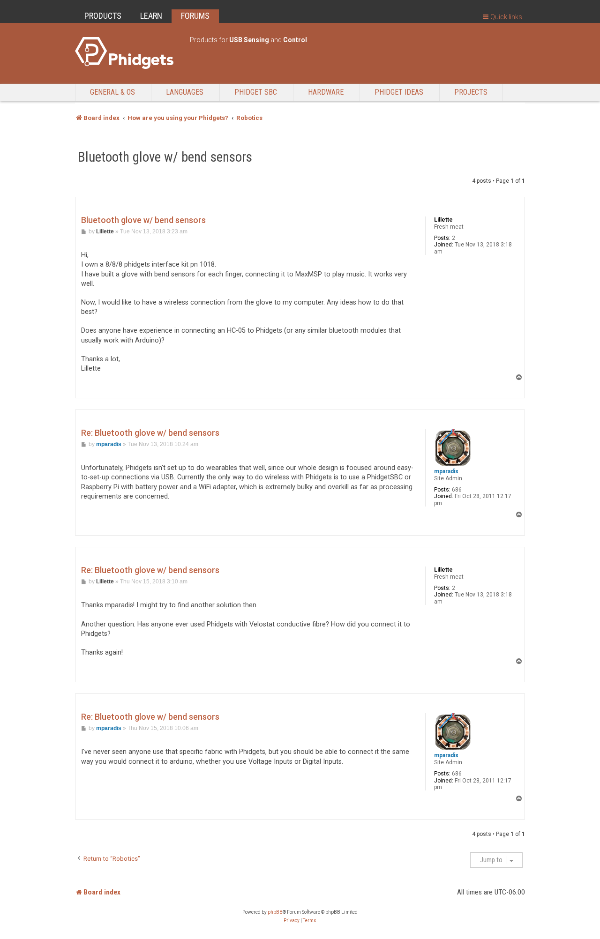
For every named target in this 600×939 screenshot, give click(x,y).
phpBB (275, 912)
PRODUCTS (102, 16)
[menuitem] (292, 921)
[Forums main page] (127, 53)
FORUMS (195, 16)
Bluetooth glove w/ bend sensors (165, 157)
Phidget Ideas (399, 92)
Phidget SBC (255, 92)
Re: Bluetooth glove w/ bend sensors (150, 433)
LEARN (151, 16)
